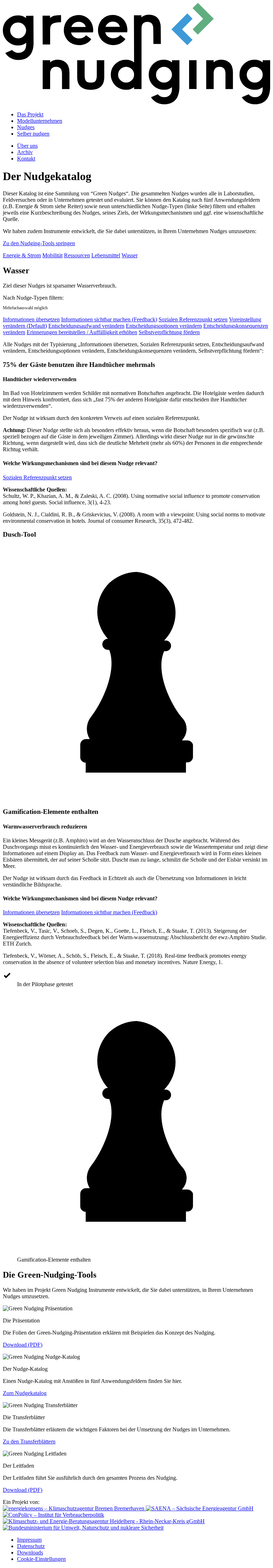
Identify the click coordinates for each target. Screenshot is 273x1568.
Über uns (27, 146)
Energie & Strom (22, 255)
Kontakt (26, 159)
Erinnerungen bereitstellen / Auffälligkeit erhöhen (82, 332)
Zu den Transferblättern (29, 1441)
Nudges (25, 127)
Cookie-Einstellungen (41, 1559)
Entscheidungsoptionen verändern (164, 326)
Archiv (25, 152)
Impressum (29, 1540)
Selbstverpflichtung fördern (169, 332)
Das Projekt (30, 114)
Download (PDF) (22, 1345)
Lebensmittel (105, 255)
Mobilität (52, 255)
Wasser (130, 255)
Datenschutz (31, 1546)
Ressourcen (77, 255)
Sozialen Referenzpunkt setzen (193, 319)
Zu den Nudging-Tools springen (39, 243)
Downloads (30, 1552)
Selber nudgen (33, 134)
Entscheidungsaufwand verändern (86, 326)
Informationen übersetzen (31, 319)
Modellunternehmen (39, 121)
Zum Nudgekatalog (25, 1393)
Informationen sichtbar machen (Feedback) (109, 319)
